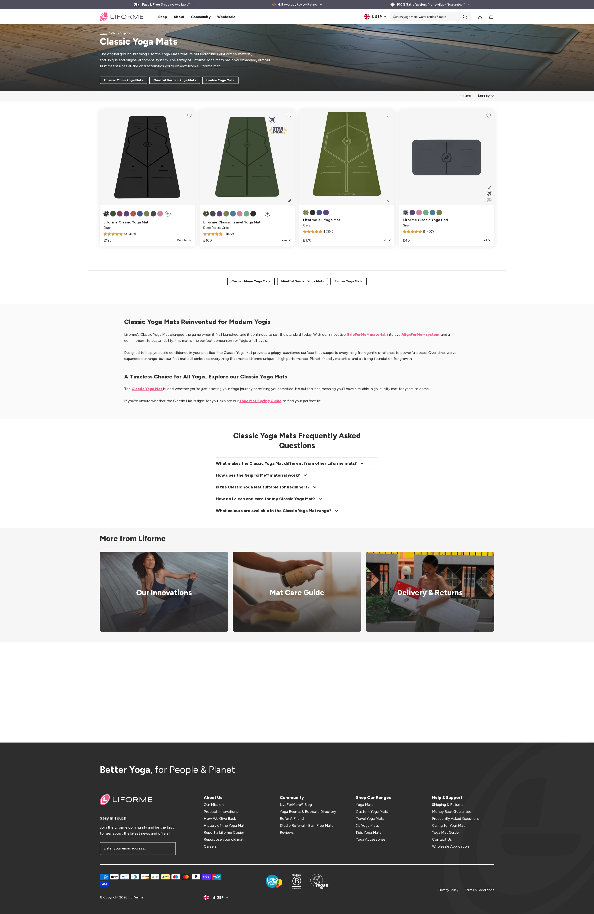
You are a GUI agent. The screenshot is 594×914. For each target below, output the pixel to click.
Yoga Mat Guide (445, 832)
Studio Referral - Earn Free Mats (306, 825)
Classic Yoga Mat (147, 389)
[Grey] (153, 213)
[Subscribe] (169, 848)
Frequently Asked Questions (456, 818)
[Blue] (233, 213)
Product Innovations (221, 811)
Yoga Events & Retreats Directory (308, 811)
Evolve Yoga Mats (220, 80)
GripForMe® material (366, 334)
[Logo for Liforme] (121, 16)
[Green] (246, 213)
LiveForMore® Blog (296, 804)
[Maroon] (120, 213)
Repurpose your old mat (224, 839)
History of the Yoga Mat (224, 825)
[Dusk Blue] (140, 213)
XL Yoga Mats (367, 825)
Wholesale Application (450, 846)
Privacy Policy (448, 890)
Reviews (287, 832)
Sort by (484, 96)
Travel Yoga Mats (370, 818)
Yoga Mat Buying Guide (260, 401)
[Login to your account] (480, 17)
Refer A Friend (292, 818)
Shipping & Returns (447, 804)
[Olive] (146, 213)
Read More (294, 592)
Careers (210, 846)
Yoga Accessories (371, 839)
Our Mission (214, 804)
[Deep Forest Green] (113, 213)
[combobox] (430, 16)
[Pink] (160, 213)
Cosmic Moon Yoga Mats (123, 80)
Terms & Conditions (479, 890)
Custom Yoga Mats (372, 811)
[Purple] (126, 213)
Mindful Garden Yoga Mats (174, 80)
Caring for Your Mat (448, 825)
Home (103, 33)
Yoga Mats (365, 804)
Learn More (161, 592)
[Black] (106, 213)
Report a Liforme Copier (224, 832)
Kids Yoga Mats (368, 832)
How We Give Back (220, 818)
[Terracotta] (133, 213)
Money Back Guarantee (451, 811)
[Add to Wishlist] (189, 115)
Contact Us (442, 839)
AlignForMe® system (420, 334)
